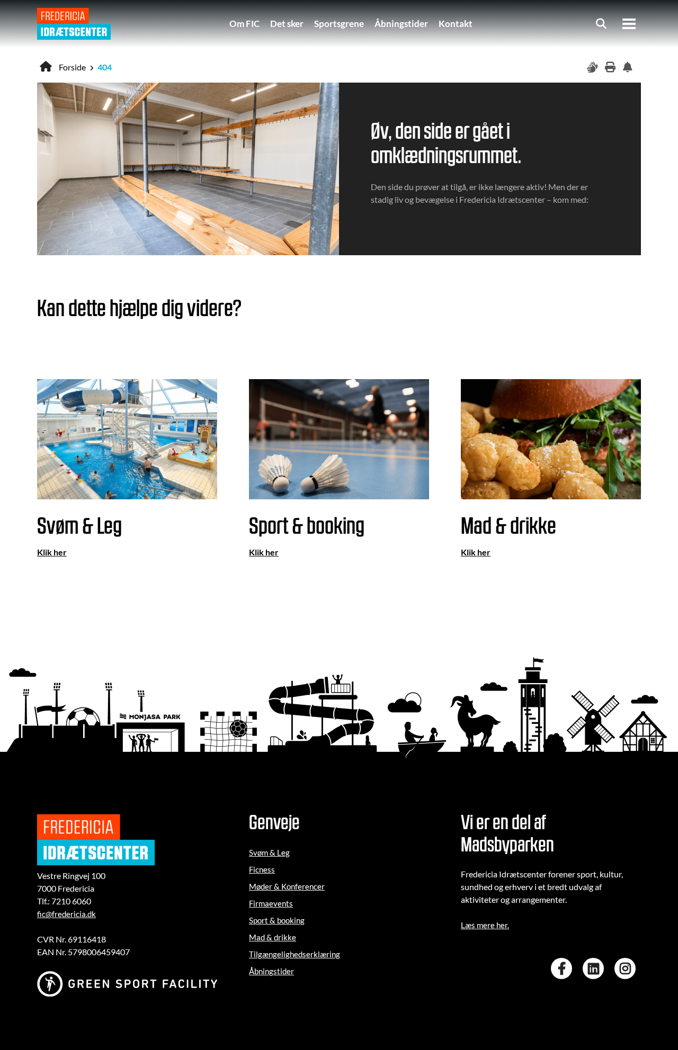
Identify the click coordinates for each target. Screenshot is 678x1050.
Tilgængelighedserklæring (294, 954)
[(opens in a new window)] (564, 968)
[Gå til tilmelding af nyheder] (629, 67)
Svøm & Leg (269, 852)
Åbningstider (401, 23)
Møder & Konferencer (287, 886)
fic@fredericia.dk (66, 914)
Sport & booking (277, 920)
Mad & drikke (272, 937)
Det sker (287, 23)
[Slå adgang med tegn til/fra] (593, 67)
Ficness (262, 869)
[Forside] (74, 24)
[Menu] (629, 23)
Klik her (52, 552)
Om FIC (244, 23)
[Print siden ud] (611, 67)
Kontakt (455, 23)
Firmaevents (271, 903)
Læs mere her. (485, 925)
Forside (72, 67)
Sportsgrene (339, 23)
